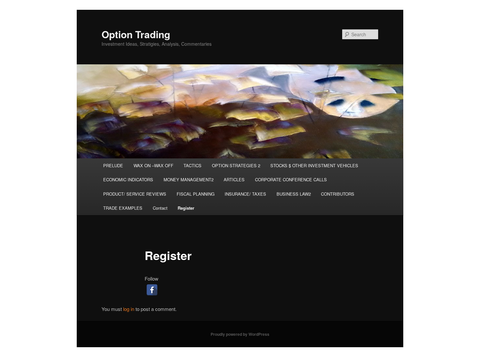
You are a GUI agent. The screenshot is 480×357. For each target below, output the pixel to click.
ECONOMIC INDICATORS (128, 179)
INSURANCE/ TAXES (245, 194)
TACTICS (192, 165)
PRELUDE (113, 165)
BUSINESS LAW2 (294, 194)
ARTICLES (234, 179)
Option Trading (136, 34)
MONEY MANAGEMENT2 (189, 179)
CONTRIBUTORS (337, 194)
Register (186, 208)
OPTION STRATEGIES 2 (236, 165)
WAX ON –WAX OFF (153, 165)
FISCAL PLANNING (196, 194)
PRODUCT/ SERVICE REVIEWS (134, 194)
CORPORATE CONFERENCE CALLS (291, 179)
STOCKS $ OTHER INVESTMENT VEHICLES (314, 165)
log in (128, 308)
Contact (160, 208)
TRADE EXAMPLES (122, 208)
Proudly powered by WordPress (240, 334)
